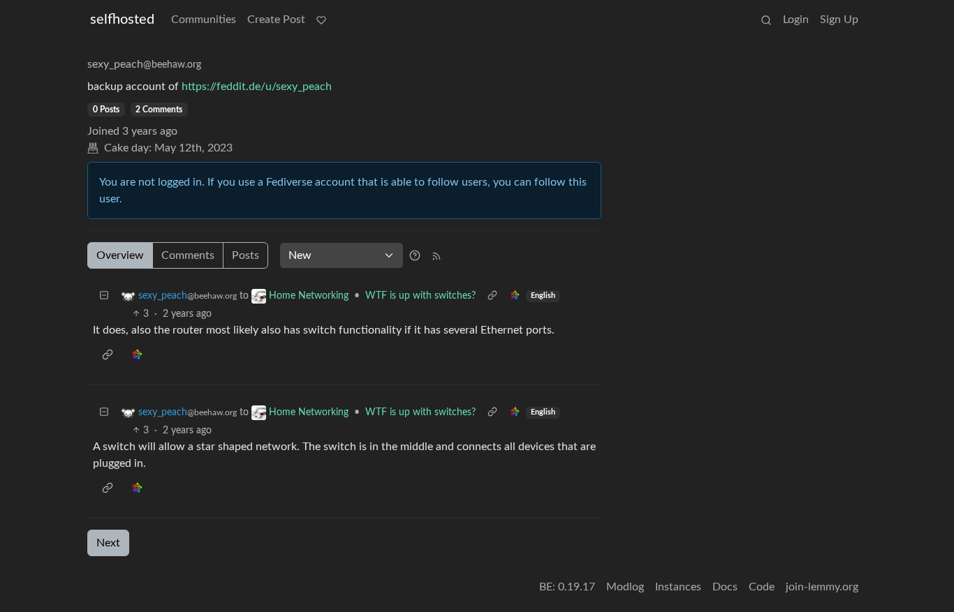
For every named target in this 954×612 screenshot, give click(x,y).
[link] (515, 296)
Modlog (625, 586)
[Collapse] (104, 296)
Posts (245, 255)
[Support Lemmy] (321, 19)
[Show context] (492, 296)
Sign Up (839, 19)
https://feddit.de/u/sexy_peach (257, 86)
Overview (120, 255)
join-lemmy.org (822, 586)
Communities (203, 19)
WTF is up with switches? (420, 296)
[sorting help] (414, 255)
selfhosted (122, 20)
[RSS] (436, 255)
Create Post (276, 19)
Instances (678, 586)
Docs (724, 586)
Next (108, 542)
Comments (187, 255)
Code (762, 586)
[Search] (766, 19)
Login (796, 19)
